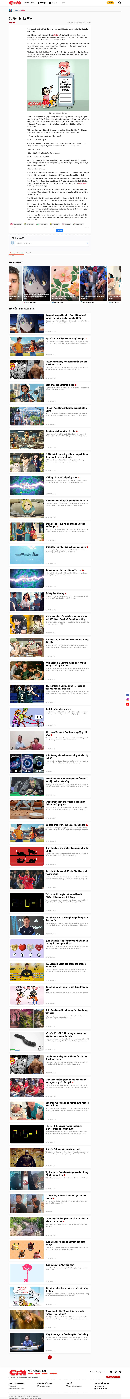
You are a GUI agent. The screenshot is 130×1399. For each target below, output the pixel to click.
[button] (63, 3)
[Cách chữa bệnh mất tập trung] (27, 393)
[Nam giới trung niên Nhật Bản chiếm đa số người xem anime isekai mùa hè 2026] (36, 283)
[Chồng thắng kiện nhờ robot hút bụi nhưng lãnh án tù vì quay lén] (27, 809)
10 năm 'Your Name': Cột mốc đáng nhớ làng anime (66, 409)
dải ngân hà (17, 224)
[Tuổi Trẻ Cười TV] (116, 1372)
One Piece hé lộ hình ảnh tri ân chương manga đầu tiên (67, 641)
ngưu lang (43, 224)
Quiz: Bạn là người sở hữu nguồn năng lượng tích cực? (66, 1011)
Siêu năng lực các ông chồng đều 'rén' (63, 570)
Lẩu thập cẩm (58, 302)
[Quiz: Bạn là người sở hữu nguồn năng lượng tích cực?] (27, 1018)
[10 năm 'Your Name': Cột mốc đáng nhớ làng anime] (27, 416)
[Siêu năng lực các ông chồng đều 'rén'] (27, 578)
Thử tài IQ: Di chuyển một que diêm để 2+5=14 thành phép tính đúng (63, 1127)
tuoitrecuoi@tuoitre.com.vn (75, 1386)
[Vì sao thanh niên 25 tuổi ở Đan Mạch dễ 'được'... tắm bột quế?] (27, 1319)
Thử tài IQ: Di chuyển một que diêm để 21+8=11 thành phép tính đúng (63, 896)
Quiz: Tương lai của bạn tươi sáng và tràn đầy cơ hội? (66, 757)
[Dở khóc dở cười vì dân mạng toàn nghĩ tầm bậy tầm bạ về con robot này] (27, 1041)
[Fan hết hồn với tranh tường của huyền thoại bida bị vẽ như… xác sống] (27, 786)
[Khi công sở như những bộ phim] (27, 439)
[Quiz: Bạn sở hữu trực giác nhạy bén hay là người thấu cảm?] (65, 283)
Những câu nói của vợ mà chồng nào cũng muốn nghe (65, 525)
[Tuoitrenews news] (53, 1374)
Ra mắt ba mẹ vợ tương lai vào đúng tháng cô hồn (66, 988)
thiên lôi (30, 224)
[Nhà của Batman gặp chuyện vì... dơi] (27, 1157)
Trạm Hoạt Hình (30, 302)
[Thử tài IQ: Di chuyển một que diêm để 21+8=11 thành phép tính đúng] (27, 902)
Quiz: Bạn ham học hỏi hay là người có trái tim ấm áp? (67, 849)
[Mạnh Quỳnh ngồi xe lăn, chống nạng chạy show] (93, 283)
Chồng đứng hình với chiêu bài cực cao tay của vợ (65, 1197)
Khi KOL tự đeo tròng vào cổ (58, 709)
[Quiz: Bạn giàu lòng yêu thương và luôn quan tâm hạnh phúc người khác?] (27, 948)
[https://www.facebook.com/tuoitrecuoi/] (111, 1372)
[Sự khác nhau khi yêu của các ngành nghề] (27, 346)
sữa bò (55, 35)
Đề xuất (54, 3)
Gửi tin (111, 3)
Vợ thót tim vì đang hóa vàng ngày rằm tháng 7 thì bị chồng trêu (66, 1174)
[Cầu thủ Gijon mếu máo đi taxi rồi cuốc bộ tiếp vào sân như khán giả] (27, 694)
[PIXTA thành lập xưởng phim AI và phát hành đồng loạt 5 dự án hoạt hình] (27, 462)
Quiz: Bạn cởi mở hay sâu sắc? (59, 1265)
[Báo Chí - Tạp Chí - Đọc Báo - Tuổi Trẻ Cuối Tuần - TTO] (38, 1373)
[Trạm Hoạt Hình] (65, 11)
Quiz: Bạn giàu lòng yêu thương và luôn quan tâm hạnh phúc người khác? (66, 942)
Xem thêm (11, 255)
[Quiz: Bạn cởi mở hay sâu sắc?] (27, 1273)
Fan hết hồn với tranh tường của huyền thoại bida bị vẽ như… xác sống (66, 780)
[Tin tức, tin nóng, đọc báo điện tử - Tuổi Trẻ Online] (31, 1373)
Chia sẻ (59, 231)
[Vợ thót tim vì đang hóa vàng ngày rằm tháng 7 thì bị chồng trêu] (27, 1180)
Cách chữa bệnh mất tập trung (60, 385)
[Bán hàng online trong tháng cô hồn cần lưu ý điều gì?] (27, 1296)
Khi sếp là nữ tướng (55, 593)
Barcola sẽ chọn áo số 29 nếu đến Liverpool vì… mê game (66, 872)
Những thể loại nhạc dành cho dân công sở (65, 547)
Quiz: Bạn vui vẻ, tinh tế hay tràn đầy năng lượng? (65, 1243)
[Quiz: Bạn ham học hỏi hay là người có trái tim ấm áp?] (27, 856)
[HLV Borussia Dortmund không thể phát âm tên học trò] (27, 972)
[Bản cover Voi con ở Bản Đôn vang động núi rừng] (27, 740)
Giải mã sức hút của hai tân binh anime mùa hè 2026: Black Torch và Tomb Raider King (66, 618)
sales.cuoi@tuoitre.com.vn (18, 1388)
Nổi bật (43, 3)
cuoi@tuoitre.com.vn (45, 1386)
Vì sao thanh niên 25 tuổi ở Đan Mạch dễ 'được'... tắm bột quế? (64, 1313)
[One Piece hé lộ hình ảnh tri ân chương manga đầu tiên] (27, 647)
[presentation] (9, 283)
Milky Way (82, 184)
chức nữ (56, 224)
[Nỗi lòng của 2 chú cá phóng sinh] (27, 485)
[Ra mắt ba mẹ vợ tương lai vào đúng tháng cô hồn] (27, 995)
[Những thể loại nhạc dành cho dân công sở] (27, 555)
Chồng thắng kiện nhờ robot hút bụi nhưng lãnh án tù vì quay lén (65, 803)
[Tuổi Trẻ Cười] (120, 1372)
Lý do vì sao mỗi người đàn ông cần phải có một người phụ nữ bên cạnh (65, 1081)
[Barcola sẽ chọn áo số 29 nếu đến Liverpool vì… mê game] (27, 879)
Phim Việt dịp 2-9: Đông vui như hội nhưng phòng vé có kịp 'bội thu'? (65, 664)
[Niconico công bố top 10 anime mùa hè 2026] (27, 508)
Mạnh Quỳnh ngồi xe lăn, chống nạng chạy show (92, 297)
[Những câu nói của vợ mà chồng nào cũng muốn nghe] (27, 532)
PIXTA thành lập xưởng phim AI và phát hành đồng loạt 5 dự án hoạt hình (66, 456)
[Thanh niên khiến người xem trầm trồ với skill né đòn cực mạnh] (27, 1226)
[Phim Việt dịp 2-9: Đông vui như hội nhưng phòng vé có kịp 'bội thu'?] (27, 670)
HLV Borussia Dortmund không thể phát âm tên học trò (65, 965)
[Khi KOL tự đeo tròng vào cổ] (27, 717)
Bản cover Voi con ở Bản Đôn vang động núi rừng (66, 733)
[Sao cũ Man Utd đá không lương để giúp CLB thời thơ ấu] (27, 925)
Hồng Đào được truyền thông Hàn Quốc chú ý (66, 1334)
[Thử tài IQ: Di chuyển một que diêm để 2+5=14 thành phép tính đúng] (27, 1134)
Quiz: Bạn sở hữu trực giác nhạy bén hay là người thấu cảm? (63, 297)
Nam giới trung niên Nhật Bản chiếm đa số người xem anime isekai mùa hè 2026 (36, 296)
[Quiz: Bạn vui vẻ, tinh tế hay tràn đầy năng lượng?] (27, 1249)
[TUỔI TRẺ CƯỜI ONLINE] (17, 1373)
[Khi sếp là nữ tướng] (27, 601)
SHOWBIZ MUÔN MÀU (88, 302)
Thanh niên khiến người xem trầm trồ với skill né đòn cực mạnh (66, 1220)
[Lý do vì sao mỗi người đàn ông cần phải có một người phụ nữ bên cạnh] (27, 1087)
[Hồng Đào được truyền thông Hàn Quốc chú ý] (27, 1342)
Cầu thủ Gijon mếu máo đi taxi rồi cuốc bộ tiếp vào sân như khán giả (65, 687)
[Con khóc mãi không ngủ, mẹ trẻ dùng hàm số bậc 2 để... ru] (27, 1111)
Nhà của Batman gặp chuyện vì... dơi (62, 1149)
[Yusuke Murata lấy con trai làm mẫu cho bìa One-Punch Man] (27, 369)
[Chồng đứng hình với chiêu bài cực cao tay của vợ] (27, 1203)
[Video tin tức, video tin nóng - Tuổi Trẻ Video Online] (45, 1373)
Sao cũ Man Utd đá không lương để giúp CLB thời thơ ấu (66, 919)
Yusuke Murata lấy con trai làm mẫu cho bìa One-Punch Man (66, 363)
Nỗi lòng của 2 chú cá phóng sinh (61, 477)
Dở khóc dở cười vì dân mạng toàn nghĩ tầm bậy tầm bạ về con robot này (66, 1035)
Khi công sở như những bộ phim (60, 431)
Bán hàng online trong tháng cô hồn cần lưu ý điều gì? (66, 1289)
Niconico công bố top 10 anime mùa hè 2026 (66, 500)
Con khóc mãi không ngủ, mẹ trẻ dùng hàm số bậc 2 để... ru (67, 1104)
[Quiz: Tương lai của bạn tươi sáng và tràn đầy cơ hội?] (27, 763)
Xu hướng (31, 3)
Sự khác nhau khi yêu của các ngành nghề (65, 338)
